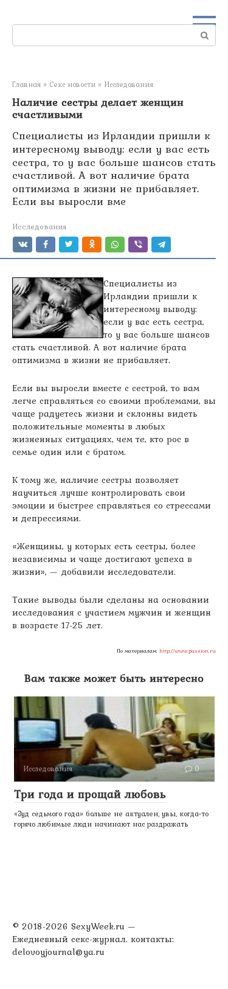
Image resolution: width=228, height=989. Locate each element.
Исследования (39, 226)
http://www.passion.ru (187, 651)
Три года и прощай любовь (90, 793)
